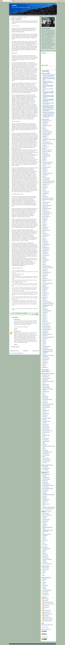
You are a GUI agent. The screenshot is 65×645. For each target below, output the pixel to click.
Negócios (44, 297)
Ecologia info (45, 524)
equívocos (44, 217)
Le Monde (44, 588)
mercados (44, 289)
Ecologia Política (46, 202)
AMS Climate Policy (46, 474)
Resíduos (44, 338)
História (44, 258)
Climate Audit (45, 480)
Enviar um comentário (15, 346)
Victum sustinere (46, 458)
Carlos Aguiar (46, 598)
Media (44, 286)
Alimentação (45, 130)
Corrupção (44, 187)
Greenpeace (45, 252)
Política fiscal (45, 324)
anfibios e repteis (46, 384)
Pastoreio (44, 312)
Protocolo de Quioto (46, 329)
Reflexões (44, 335)
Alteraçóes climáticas (47, 131)
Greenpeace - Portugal (47, 418)
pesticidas (44, 316)
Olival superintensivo (46, 301)
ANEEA (44, 382)
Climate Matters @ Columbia (48, 485)
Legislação (45, 273)
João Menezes (46, 605)
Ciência (44, 171)
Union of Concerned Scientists (48, 508)
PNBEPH (44, 320)
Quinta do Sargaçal (46, 441)
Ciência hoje (45, 516)
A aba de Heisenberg (46, 548)
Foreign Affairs (45, 585)
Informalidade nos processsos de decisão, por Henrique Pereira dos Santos (49, 78)
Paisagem (44, 309)
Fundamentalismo (46, 244)
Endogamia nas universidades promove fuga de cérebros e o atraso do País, (48, 100)
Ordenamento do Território (47, 303)
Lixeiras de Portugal (46, 421)
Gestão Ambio (45, 247)
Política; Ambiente (46, 326)
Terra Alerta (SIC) (46, 453)
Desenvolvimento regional (47, 198)
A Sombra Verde (46, 376)
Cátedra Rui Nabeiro (46, 519)
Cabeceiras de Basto (46, 163)
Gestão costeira (45, 248)
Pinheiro (44, 318)
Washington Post (46, 594)
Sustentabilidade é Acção (47, 451)
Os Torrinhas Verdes (46, 435)
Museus (44, 295)
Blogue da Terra (45, 396)
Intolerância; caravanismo (47, 267)
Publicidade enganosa (47, 334)
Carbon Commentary (46, 479)
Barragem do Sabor (46, 151)
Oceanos (44, 300)
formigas (44, 239)
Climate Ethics (45, 482)
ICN (43, 262)
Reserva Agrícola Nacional (47, 337)
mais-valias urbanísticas (47, 283)
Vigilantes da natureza (47, 459)
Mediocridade (45, 287)
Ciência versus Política (47, 173)
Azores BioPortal (46, 513)
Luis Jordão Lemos (47, 610)
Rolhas (44, 341)
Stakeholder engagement (47, 349)
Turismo (44, 361)
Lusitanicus (45, 422)
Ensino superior (45, 216)
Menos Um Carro (46, 424)
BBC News (45, 579)
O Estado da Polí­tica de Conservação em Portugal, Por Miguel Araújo (48, 82)
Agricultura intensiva (46, 125)
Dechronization (45, 521)
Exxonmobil (45, 227)
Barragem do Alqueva (46, 149)
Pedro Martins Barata (48, 620)
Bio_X (44, 393)
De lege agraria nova (46, 468)
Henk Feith (46, 600)
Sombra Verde (45, 450)
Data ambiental (45, 469)
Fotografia (44, 241)
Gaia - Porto (45, 416)
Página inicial (25, 350)
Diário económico (46, 569)
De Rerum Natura (46, 557)
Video (44, 364)
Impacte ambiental (46, 266)
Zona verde (45, 462)
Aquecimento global (46, 387)
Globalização (45, 250)
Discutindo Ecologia (46, 405)
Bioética (44, 157)
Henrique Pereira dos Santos (49, 603)
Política (44, 321)
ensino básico (45, 214)
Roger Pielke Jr (45, 500)
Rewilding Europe (46, 499)
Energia (44, 210)
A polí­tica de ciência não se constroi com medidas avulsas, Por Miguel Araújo (48, 115)
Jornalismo (45, 270)
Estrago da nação (46, 413)
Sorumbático (45, 562)
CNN (43, 580)
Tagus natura (45, 544)
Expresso (44, 570)
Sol (43, 573)
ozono (44, 307)
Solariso (44, 448)
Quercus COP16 (46, 439)
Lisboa (44, 276)
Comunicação (45, 179)
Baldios (44, 148)
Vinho (44, 365)
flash (43, 231)
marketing (44, 284)
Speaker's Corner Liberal (47, 563)
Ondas (44, 433)
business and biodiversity (47, 162)
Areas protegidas (46, 142)
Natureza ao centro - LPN (47, 430)
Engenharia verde (46, 410)
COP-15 (44, 185)
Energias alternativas (46, 213)
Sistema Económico (46, 346)
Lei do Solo (45, 275)
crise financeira (45, 191)
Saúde (44, 343)
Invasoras (44, 269)
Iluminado (16, 331)
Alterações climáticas (47, 133)
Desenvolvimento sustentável (48, 199)
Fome (44, 238)
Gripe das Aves (45, 255)
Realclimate (45, 497)
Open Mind (45, 496)
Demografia (45, 196)
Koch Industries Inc (46, 272)
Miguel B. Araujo (47, 612)
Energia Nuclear (45, 211)
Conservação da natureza (47, 182)
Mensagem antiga (35, 350)
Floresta (44, 233)
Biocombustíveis (46, 154)
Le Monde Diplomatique (47, 590)
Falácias (44, 228)
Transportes (45, 359)
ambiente (44, 136)
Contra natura (45, 402)
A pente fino (45, 550)
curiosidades (45, 193)
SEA (43, 541)
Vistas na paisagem (46, 461)
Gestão (44, 245)
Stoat (44, 505)
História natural (45, 259)
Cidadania (44, 170)
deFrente (44, 522)
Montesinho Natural (46, 427)
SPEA (44, 543)
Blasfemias (45, 553)
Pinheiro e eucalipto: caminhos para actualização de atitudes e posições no (48, 96)
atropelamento (45, 146)
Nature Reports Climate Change (48, 494)
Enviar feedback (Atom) (19, 353)
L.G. (44, 608)
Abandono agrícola (46, 120)
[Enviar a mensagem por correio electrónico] (37, 313)
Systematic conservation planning (49, 507)
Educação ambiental (46, 407)
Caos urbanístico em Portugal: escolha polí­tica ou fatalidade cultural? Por (48, 92)
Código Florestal (46, 177)
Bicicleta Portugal (46, 391)
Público (44, 572)
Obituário (44, 298)
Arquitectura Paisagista (47, 143)
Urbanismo (45, 362)
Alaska (44, 128)
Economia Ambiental (46, 205)
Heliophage (45, 493)
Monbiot (44, 290)
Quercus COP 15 (46, 438)
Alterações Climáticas (47, 378)
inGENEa (44, 419)
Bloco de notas (45, 554)
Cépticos (44, 168)
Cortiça (44, 188)
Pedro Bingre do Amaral (48, 619)
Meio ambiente (45, 466)
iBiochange (45, 525)
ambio (14, 5)
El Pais (44, 583)
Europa (44, 225)
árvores (44, 145)
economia (44, 203)
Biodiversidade (45, 156)
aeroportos (44, 122)
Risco (44, 340)
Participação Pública (46, 310)
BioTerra (44, 394)
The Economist (45, 593)
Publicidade (45, 332)
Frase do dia (45, 242)
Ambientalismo (45, 134)
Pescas (36, 314)
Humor (44, 261)
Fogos (44, 236)
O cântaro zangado (46, 432)
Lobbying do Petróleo (46, 280)
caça (43, 165)
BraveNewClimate (46, 477)
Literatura (44, 278)
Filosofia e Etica (46, 230)
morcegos (44, 292)
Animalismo (45, 137)
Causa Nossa (45, 556)
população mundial (46, 327)
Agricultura (45, 123)
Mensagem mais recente (14, 350)
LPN (43, 532)
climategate (45, 174)
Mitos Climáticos (46, 425)
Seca (43, 344)
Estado (44, 219)
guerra (44, 256)
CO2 (43, 176)
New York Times (46, 591)
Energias (44, 408)
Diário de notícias (46, 567)
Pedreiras (44, 313)
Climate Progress (46, 486)
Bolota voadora (45, 397)
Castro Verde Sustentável (47, 399)
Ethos (44, 222)
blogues (44, 160)
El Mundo (44, 582)
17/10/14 (15, 344)
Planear (44, 436)
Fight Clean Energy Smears (48, 488)
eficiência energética (46, 208)
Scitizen (44, 502)
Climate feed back (46, 483)
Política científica (46, 323)
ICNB (44, 264)
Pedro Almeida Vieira (48, 617)
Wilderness (45, 367)
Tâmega (44, 353)
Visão (44, 575)
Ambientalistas (45, 379)
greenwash (45, 253)
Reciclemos (45, 444)
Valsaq (44, 456)
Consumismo (45, 184)
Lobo (43, 281)
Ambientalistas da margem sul (48, 381)
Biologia (44, 159)
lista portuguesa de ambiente (49, 33)
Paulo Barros (46, 615)
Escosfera (44, 411)
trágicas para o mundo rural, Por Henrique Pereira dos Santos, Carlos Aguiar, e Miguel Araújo (48, 106)
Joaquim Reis (46, 607)
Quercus (44, 538)
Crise (43, 190)
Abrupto (44, 551)
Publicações (45, 330)
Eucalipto (44, 224)
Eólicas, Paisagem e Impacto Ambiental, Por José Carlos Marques (48, 86)
